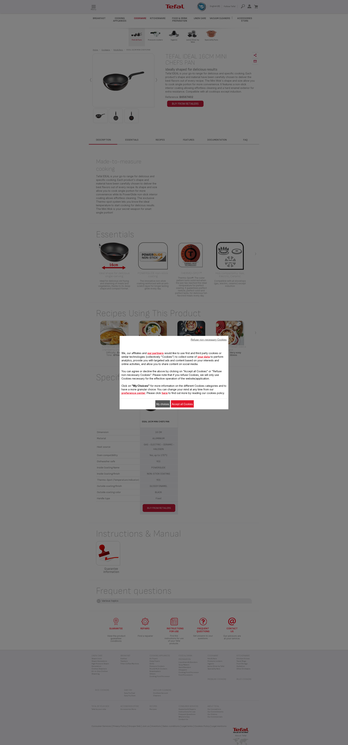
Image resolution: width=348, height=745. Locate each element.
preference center (133, 392)
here (165, 392)
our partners (155, 352)
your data (204, 356)
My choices (162, 404)
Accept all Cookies (182, 404)
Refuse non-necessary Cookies (209, 339)
